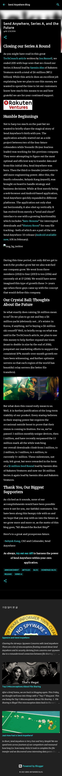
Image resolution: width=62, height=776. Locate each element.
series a (18, 574)
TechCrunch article (14, 58)
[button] (5, 37)
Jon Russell (45, 58)
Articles (26, 570)
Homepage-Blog (48, 570)
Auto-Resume (30, 221)
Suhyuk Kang (12, 541)
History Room (31, 225)
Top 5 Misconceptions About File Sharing (21, 686)
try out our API (24, 553)
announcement (12, 570)
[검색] (58, 4)
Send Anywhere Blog (19, 4)
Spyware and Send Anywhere (15, 638)
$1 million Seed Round (21, 466)
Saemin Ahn (37, 67)
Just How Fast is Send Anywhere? (17, 735)
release (8, 574)
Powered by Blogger (32, 766)
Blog (35, 570)
